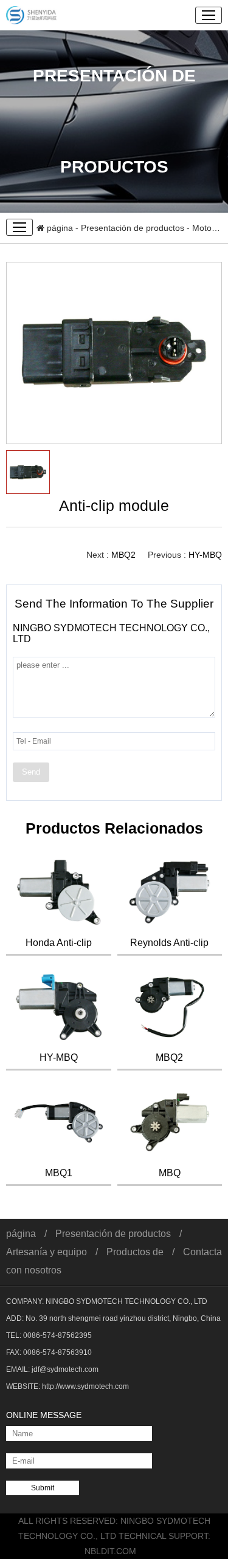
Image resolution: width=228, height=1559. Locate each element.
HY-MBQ (205, 555)
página (58, 228)
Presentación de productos (132, 228)
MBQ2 (123, 555)
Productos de (135, 1252)
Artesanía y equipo (46, 1252)
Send (31, 771)
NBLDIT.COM (114, 1551)
